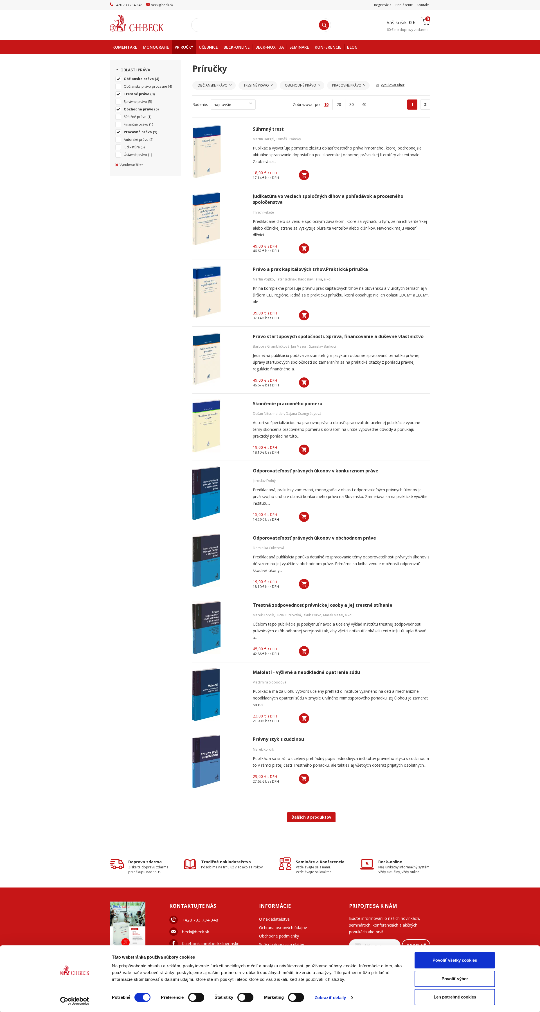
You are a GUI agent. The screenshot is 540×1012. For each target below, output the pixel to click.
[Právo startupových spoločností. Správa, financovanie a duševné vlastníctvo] (219, 359)
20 (339, 104)
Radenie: (200, 104)
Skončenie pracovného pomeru (287, 404)
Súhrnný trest (268, 129)
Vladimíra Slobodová (269, 682)
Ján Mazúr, (299, 346)
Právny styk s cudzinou (278, 739)
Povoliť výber (455, 978)
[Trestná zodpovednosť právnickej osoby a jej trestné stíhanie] (219, 627)
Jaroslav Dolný (264, 480)
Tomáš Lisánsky (288, 139)
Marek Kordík (263, 615)
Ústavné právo (135, 154)
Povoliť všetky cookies (455, 960)
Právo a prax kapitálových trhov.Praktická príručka (310, 269)
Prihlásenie (404, 5)
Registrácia (383, 5)
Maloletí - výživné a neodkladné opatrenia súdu (306, 672)
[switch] (196, 997)
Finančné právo (136, 124)
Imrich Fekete (263, 212)
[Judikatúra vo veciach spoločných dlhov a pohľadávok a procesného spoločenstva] (219, 218)
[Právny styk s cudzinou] (219, 761)
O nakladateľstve (274, 919)
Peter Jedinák (286, 279)
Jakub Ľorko (312, 615)
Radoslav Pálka (310, 279)
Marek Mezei (333, 615)
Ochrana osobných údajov (283, 927)
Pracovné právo (138, 132)
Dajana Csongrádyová (303, 413)
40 (364, 104)
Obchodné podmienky (279, 936)
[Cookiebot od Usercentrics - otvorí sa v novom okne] (74, 1001)
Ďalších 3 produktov (311, 817)
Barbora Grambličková (271, 346)
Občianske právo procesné (145, 86)
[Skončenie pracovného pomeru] (219, 426)
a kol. (328, 279)
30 (351, 104)
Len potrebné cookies (455, 997)
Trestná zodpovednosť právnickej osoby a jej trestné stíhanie (322, 605)
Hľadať (324, 25)
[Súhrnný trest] (219, 151)
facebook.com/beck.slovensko (211, 943)
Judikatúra (132, 147)
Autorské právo (136, 139)
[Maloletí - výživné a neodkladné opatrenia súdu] (219, 694)
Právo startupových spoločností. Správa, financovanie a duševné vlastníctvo (338, 336)
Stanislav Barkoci (322, 346)
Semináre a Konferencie (320, 861)
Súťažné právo (135, 116)
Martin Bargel (263, 139)
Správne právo (135, 101)
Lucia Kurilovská (288, 615)
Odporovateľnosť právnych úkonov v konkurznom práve (315, 471)
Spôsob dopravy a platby (281, 944)
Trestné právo (136, 94)
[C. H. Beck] (144, 23)
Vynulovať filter (131, 164)
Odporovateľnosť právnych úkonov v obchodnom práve (314, 538)
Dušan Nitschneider (268, 413)
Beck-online (390, 861)
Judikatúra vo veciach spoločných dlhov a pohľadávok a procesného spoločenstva (328, 199)
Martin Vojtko (263, 279)
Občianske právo (139, 78)
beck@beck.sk (195, 931)
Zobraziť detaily (330, 997)
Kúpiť (304, 175)
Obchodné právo (138, 109)
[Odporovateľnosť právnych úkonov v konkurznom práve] (219, 493)
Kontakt (423, 5)
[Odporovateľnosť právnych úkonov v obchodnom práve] (219, 560)
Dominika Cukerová (268, 547)
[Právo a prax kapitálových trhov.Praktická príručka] (219, 291)
